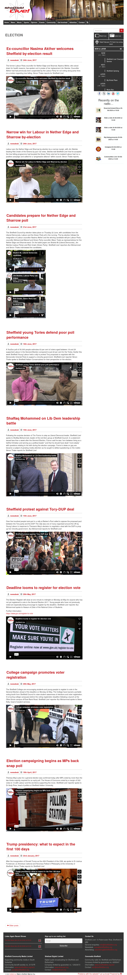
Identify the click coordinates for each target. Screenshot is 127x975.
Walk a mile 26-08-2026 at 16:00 (113, 119)
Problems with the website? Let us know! (94, 974)
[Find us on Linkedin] (109, 93)
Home (6, 22)
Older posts (13, 925)
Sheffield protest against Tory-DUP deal (40, 509)
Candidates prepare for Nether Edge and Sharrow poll (41, 218)
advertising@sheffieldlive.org (106, 949)
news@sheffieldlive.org (103, 947)
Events (42, 22)
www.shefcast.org (61, 967)
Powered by (115, 974)
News (13, 22)
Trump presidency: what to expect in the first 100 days (40, 847)
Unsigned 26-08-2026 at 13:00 (113, 148)
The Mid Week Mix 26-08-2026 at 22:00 (18, 940)
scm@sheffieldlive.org (20, 969)
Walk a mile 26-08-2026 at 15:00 (113, 128)
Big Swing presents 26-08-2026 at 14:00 (113, 138)
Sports (26, 22)
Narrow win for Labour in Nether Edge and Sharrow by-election (42, 134)
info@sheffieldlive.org (108, 944)
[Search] (121, 30)
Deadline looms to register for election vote (43, 587)
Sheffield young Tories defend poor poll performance (40, 335)
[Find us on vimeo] (118, 93)
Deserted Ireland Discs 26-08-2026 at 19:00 (113, 109)
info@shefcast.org (59, 969)
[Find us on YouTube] (113, 93)
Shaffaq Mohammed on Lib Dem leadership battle (43, 421)
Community (51, 22)
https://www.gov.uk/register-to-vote (19, 613)
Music (19, 22)
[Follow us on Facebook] (99, 93)
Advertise (73, 22)
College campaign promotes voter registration (35, 675)
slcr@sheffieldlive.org (100, 967)
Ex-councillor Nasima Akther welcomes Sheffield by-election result (40, 51)
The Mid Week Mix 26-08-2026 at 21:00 (18, 946)
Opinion (34, 22)
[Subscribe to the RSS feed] (87, 22)
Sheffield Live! (13, 974)
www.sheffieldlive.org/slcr (104, 964)
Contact (82, 22)
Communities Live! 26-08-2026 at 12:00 (113, 158)
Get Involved (62, 22)
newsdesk (14, 60)
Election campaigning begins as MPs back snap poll (42, 763)
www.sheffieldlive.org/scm (25, 967)
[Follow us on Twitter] (104, 93)
